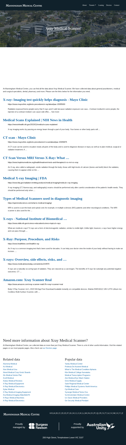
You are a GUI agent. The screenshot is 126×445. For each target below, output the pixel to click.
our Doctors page (50, 348)
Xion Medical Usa (10, 369)
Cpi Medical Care (72, 389)
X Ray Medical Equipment (13, 384)
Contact (116, 5)
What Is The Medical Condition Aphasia (80, 369)
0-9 (51, 413)
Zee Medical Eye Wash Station (77, 378)
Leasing (101, 5)
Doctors (109, 5)
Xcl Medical (7, 367)
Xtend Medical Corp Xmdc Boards (16, 372)
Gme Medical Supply (73, 381)
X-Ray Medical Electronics (13, 386)
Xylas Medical (8, 389)
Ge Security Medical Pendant (76, 400)
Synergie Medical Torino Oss (76, 392)
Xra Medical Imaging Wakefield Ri (16, 395)
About (84, 5)
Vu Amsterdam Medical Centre (77, 395)
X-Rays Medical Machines (13, 398)
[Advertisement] (63, 67)
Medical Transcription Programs (77, 375)
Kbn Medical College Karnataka (77, 372)
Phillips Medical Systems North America (81, 386)
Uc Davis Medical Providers (76, 398)
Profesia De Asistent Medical (76, 367)
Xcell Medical (8, 378)
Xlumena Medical (10, 364)
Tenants (91, 5)
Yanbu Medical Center (74, 364)
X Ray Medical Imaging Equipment (17, 392)
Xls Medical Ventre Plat (12, 375)
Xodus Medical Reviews (12, 381)
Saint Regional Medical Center (77, 384)
